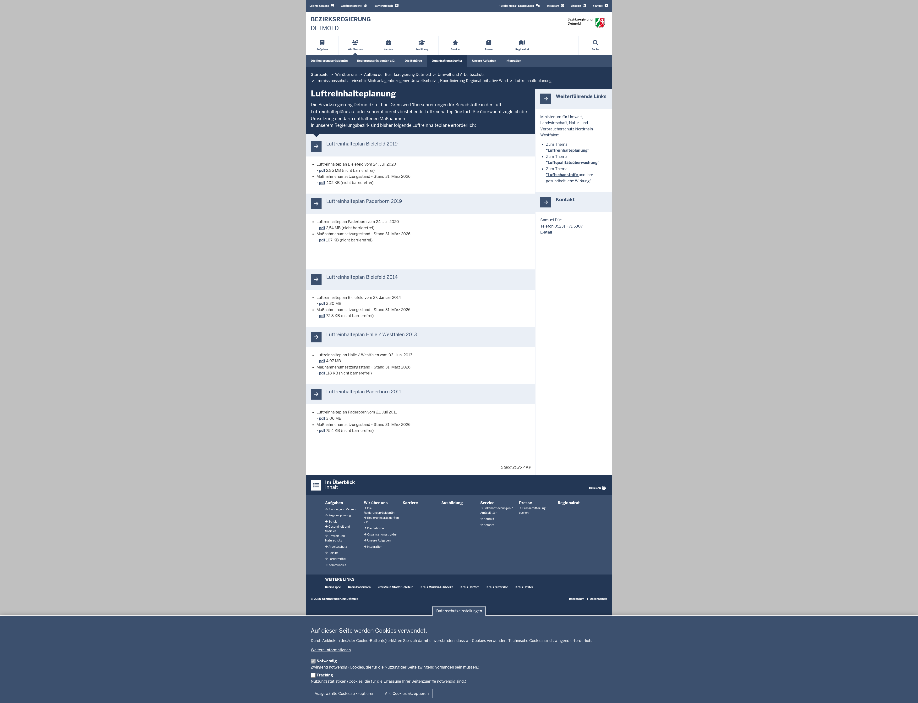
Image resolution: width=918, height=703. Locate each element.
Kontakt (489, 519)
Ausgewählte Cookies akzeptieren (344, 693)
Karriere (410, 502)
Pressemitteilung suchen (532, 510)
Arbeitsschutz (337, 547)
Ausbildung (452, 502)
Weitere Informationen (331, 650)
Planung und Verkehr (342, 509)
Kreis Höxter (524, 587)
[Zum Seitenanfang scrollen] (908, 694)
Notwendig (327, 661)
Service (487, 502)
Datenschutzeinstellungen (459, 611)
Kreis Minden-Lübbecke (437, 587)
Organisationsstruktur (447, 61)
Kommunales (337, 565)
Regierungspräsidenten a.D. (376, 61)
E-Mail (546, 232)
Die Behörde (413, 61)
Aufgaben (334, 502)
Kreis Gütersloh (497, 587)
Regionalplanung (339, 515)
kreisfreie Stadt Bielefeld (395, 587)
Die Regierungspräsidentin (329, 61)
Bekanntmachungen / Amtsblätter (496, 510)
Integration (513, 61)
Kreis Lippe (333, 587)
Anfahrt (489, 525)
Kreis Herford (469, 587)
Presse (525, 502)
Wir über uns (376, 502)
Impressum (576, 599)
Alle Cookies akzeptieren (407, 693)
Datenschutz (598, 599)
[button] (520, 6)
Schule (333, 522)
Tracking (325, 675)
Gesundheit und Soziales (337, 529)
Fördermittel (337, 559)
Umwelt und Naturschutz (335, 538)
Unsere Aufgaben (484, 61)
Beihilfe (333, 553)
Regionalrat (569, 502)
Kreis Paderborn (359, 587)
